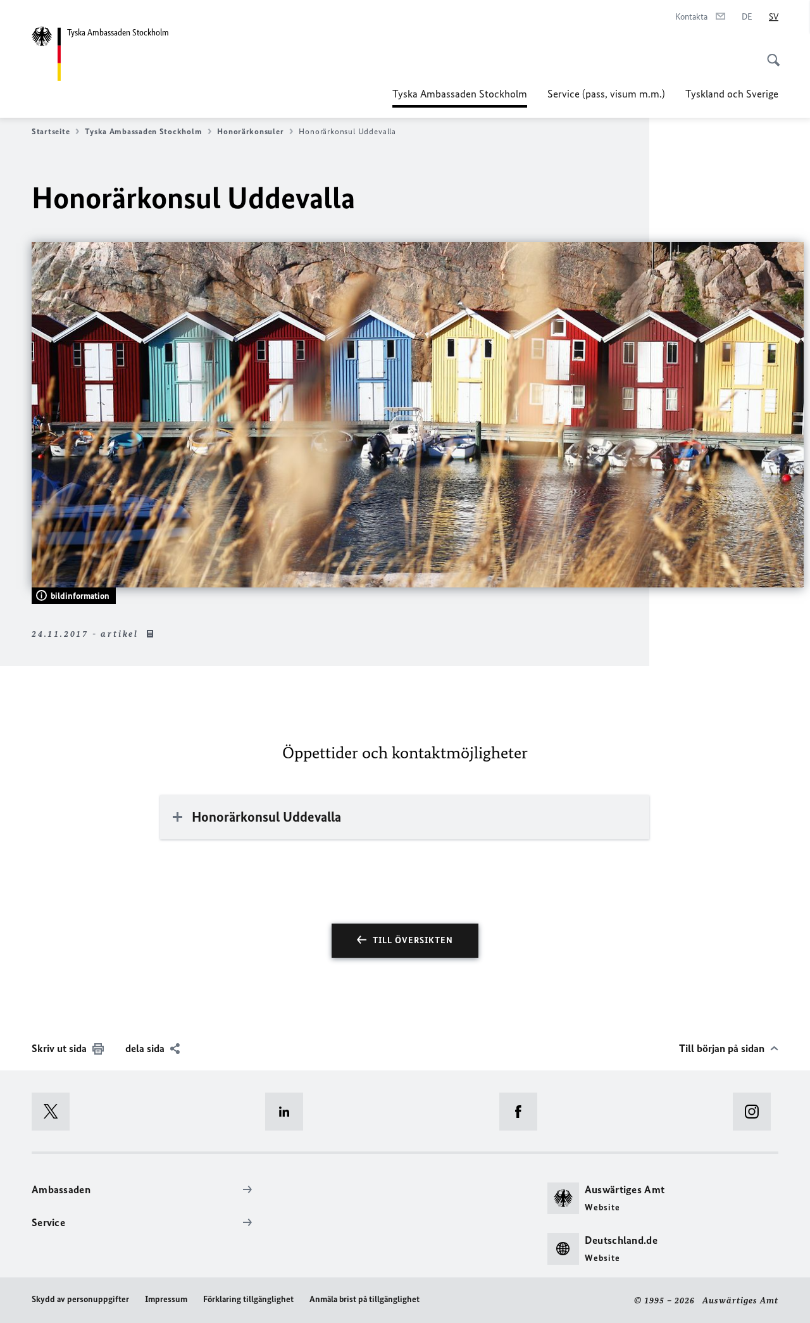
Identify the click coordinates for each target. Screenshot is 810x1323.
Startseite (51, 131)
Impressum (166, 1299)
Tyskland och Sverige (731, 93)
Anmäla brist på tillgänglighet (364, 1299)
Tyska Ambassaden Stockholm (459, 97)
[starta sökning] (769, 53)
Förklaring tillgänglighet (248, 1299)
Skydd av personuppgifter (80, 1299)
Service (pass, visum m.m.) (606, 93)
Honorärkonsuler (250, 131)
